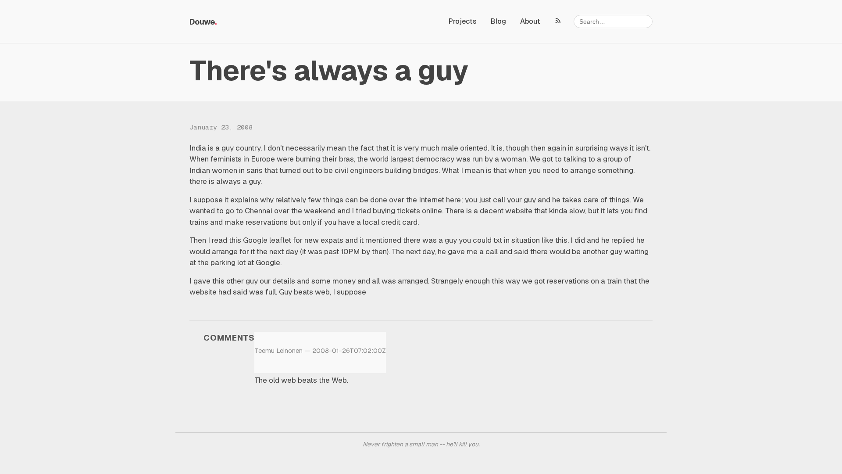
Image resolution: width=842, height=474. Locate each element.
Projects (463, 21)
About (530, 21)
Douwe (202, 22)
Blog (498, 21)
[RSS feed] (558, 20)
